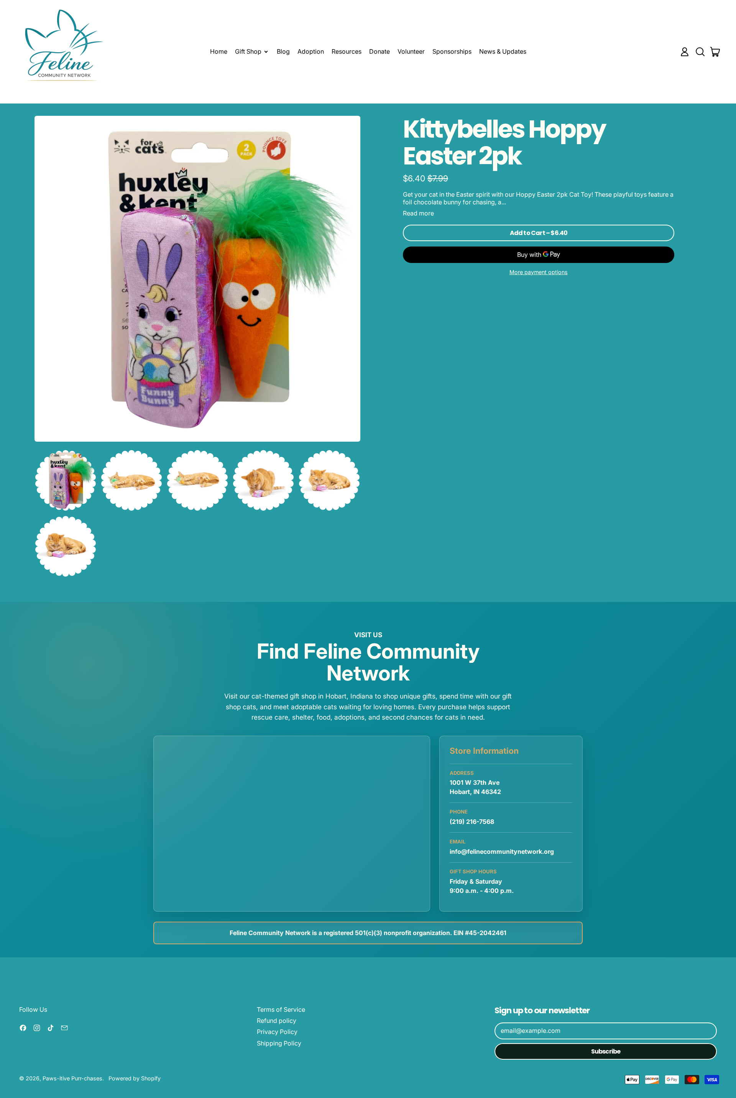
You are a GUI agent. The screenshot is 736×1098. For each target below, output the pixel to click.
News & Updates (502, 51)
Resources (346, 51)
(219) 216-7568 (472, 821)
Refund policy (276, 1020)
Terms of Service (281, 1009)
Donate (379, 51)
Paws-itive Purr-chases (72, 1078)
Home (218, 51)
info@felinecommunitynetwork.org (502, 851)
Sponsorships (452, 51)
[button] (700, 51)
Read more (418, 213)
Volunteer (411, 51)
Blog (283, 51)
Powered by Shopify (134, 1078)
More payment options (538, 272)
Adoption (310, 51)
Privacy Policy (277, 1032)
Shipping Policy (279, 1043)
